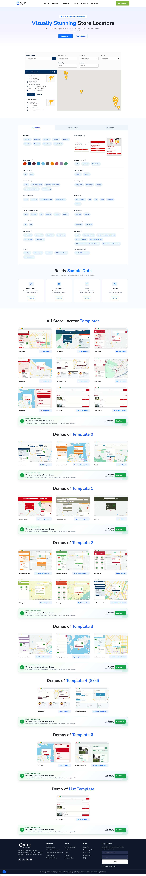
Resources (94, 3)
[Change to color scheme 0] (25, 163)
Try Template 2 (120, 351)
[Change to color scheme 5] (47, 163)
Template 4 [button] (65, 139)
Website (39, 94)
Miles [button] (31, 174)
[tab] (36, 127)
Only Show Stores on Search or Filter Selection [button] (87, 244)
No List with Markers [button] (81, 239)
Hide (24, 249)
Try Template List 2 (119, 410)
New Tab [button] (87, 214)
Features (55, 3)
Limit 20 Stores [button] (28, 239)
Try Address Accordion (80, 573)
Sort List (76, 196)
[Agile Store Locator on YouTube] (30, 859)
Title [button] (90, 199)
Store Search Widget (52, 850)
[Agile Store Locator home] (22, 3)
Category (82, 55)
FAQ (84, 858)
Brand (103, 55)
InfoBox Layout (78, 135)
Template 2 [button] (46, 139)
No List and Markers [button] (89, 235)
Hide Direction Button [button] (61, 252)
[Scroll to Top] (4, 871)
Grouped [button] (99, 184)
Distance (82, 63)
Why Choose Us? (70, 847)
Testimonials (69, 850)
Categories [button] (110, 199)
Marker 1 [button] (48, 214)
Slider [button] (77, 164)
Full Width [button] (34, 199)
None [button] (26, 199)
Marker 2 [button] (57, 214)
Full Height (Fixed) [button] (60, 199)
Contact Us (86, 852)
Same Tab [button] (78, 214)
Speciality (61, 63)
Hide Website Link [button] (29, 257)
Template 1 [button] (37, 139)
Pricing (76, 3)
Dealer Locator (51, 855)
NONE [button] (26, 184)
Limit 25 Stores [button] (40, 239)
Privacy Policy (69, 858)
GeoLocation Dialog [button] (37, 184)
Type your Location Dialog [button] (52, 184)
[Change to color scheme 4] (43, 163)
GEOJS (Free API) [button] (46, 189)
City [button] (96, 199)
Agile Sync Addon (51, 858)
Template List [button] (47, 143)
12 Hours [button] (78, 174)
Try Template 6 (44, 410)
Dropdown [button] (85, 164)
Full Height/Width (28, 196)
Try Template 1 (82, 351)
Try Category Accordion (42, 573)
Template (26, 135)
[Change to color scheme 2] (34, 163)
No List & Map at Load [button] (96, 239)
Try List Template (82, 410)
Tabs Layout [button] (79, 224)
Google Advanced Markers (31, 210)
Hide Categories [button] (38, 252)
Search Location (31, 55)
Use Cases (66, 3)
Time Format (78, 170)
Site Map (67, 855)
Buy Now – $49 (122, 3)
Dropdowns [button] (89, 224)
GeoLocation (27, 181)
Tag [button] (41, 214)
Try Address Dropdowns (118, 657)
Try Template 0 (44, 351)
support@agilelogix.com (35, 84)
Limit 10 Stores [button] (61, 235)
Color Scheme (27, 160)
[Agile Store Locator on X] (23, 859)
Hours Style (77, 181)
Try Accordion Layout (80, 465)
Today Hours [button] (79, 184)
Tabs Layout (77, 221)
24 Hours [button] (86, 174)
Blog (66, 852)
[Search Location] (54, 58)
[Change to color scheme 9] (66, 163)
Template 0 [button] (27, 139)
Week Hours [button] (89, 184)
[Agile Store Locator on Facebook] (19, 859)
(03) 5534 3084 (33, 105)
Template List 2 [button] (58, 143)
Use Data (31, 298)
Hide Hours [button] (49, 252)
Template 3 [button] (56, 139)
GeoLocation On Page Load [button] (31, 189)
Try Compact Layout (81, 519)
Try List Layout (120, 573)
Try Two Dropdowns (43, 519)
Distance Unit (27, 170)
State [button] (102, 199)
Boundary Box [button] (95, 164)
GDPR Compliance (79, 249)
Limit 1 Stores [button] (28, 235)
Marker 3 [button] (65, 214)
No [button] (31, 224)
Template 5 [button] (27, 143)
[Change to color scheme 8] (61, 163)
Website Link (78, 210)
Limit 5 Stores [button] (49, 235)
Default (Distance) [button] (80, 199)
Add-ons (83, 3)
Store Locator (50, 847)
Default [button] (78, 235)
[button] (114, 100)
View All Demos (81, 36)
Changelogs (87, 855)
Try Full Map (121, 465)
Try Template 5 (120, 381)
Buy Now (119, 421)
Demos (45, 3)
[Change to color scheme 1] (29, 163)
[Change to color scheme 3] (38, 163)
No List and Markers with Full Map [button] (106, 235)
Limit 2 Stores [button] (39, 235)
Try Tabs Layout (44, 465)
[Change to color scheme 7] (56, 163)
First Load (77, 231)
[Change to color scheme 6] (52, 163)
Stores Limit (26, 231)
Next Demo (64, 36)
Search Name (62, 55)
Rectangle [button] (33, 214)
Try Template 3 (44, 381)
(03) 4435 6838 (33, 82)
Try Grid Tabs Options (99, 711)
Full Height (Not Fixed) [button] (46, 199)
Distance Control (79, 160)
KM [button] (25, 174)
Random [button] (78, 203)
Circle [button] (26, 214)
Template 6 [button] (37, 143)
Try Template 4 (82, 381)
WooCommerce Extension (54, 852)
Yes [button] (25, 224)
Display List (26, 221)
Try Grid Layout (63, 711)
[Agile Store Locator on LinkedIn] (27, 859)
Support (86, 847)
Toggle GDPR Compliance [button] (82, 252)
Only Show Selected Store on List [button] (111, 244)
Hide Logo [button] (27, 252)
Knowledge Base (88, 850)
